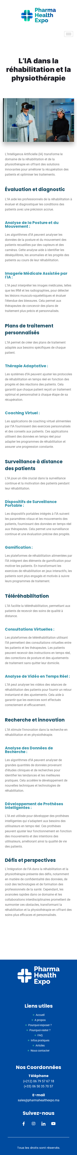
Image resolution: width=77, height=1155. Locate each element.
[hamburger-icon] (68, 34)
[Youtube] (53, 1124)
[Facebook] (23, 1124)
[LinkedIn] (43, 1124)
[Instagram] (33, 1124)
